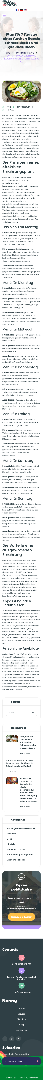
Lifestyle (11, 844)
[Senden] (37, 1061)
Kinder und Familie (16, 849)
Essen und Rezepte (25, 53)
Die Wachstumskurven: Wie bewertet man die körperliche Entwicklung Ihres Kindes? (20, 763)
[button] (4, 15)
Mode (9, 839)
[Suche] (33, 712)
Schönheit (11, 833)
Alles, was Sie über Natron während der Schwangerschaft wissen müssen (28, 742)
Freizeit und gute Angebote (20, 854)
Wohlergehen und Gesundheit (21, 828)
